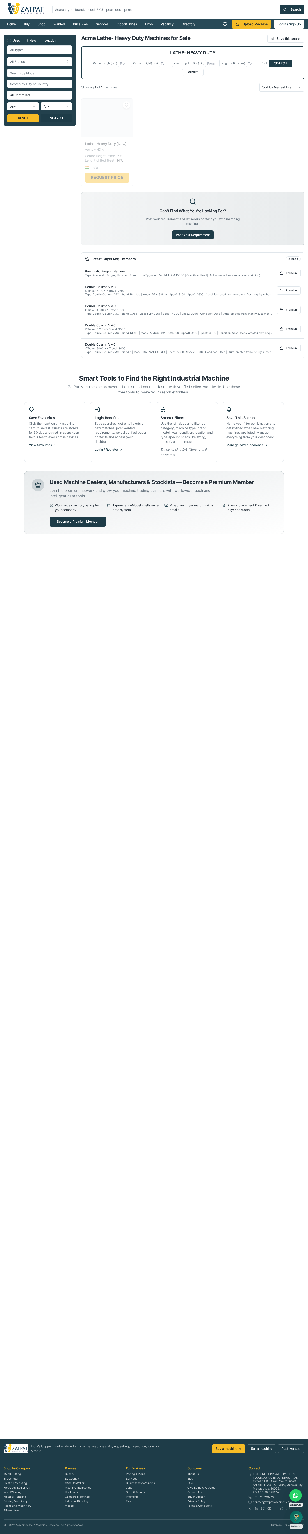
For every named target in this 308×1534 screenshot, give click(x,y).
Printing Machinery (16, 1501)
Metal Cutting (12, 1474)
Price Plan (80, 24)
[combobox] (39, 49)
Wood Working (12, 1492)
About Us (193, 1474)
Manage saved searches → (246, 445)
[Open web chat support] (296, 1517)
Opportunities (127, 24)
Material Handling (15, 1496)
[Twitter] (263, 1508)
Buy (27, 24)
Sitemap (276, 1525)
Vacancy (167, 24)
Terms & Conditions (199, 1505)
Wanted (59, 24)
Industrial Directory (77, 1501)
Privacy (289, 1525)
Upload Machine (255, 24)
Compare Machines (77, 1496)
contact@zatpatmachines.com (272, 1502)
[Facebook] (250, 1508)
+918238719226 (263, 1497)
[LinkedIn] (256, 1508)
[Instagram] (275, 1508)
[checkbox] (9, 40)
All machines (12, 1510)
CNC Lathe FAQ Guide (201, 1487)
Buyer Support (196, 1496)
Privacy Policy (196, 1501)
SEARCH (56, 118)
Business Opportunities (140, 1483)
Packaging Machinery (17, 1505)
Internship (132, 1496)
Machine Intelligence (78, 1487)
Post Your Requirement (193, 235)
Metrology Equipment (17, 1487)
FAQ (190, 1483)
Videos (69, 1505)
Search (295, 9)
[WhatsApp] (282, 1508)
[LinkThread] (288, 1508)
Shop (41, 24)
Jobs (129, 1487)
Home (11, 24)
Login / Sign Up (289, 24)
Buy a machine (226, 1448)
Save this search (289, 38)
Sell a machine (261, 1448)
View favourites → (42, 445)
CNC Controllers (75, 1483)
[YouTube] (269, 1508)
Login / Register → (108, 449)
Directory (188, 24)
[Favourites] (225, 24)
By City (69, 1474)
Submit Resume (136, 1492)
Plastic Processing (15, 1483)
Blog (190, 1478)
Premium (292, 273)
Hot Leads (71, 1492)
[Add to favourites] (126, 103)
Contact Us (194, 1492)
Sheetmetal (11, 1478)
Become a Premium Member (78, 521)
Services (102, 24)
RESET (23, 118)
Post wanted (291, 1448)
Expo (149, 24)
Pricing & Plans (135, 1474)
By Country (72, 1478)
